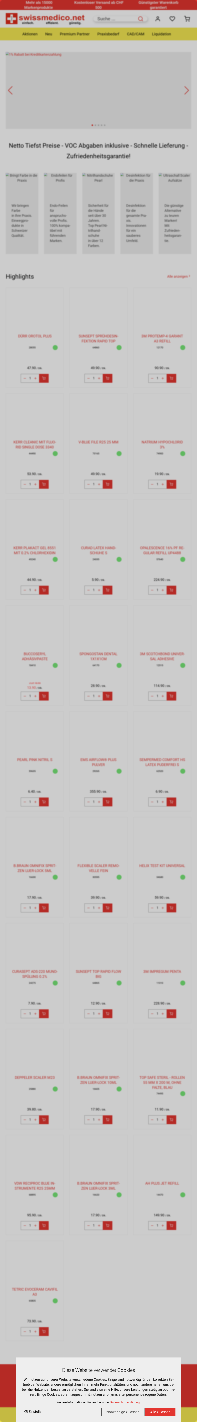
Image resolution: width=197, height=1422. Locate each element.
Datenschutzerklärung (125, 1402)
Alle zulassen (160, 1412)
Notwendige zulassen (122, 1412)
